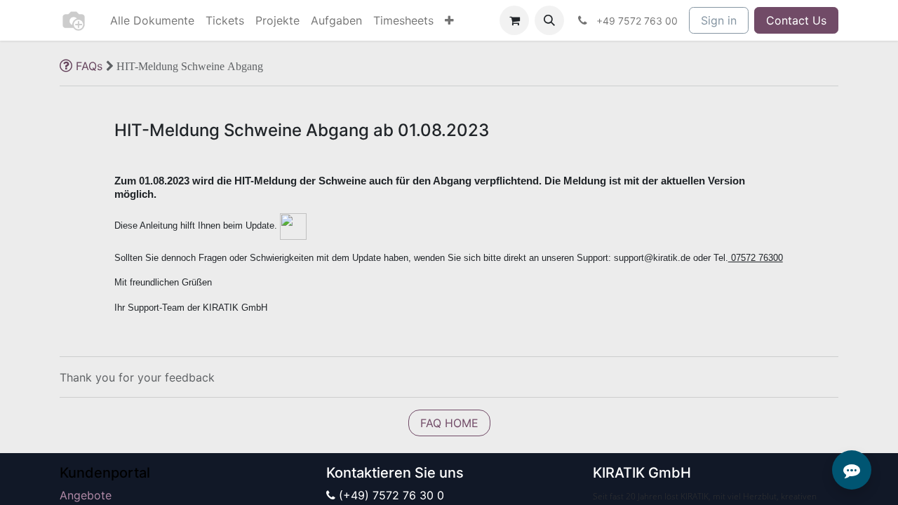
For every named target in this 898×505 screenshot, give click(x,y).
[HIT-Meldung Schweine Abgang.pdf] (293, 226)
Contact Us (796, 20)
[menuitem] (152, 20)
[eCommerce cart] (514, 20)
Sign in (719, 20)
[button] (549, 20)
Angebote (86, 495)
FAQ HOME (449, 423)
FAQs (89, 66)
